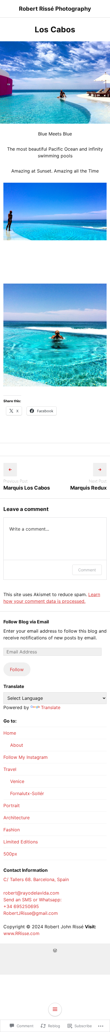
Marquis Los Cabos (26, 488)
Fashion (11, 829)
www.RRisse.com (21, 933)
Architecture (16, 817)
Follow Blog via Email (26, 621)
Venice (17, 781)
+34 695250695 (21, 906)
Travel (9, 769)
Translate (50, 707)
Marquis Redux (88, 488)
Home (9, 733)
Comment (87, 569)
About (16, 745)
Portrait (11, 805)
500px (10, 854)
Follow (17, 669)
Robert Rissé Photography (55, 8)
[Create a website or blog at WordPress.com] (55, 950)
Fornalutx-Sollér (27, 793)
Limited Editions (20, 842)
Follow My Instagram (25, 757)
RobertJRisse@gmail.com (30, 913)
